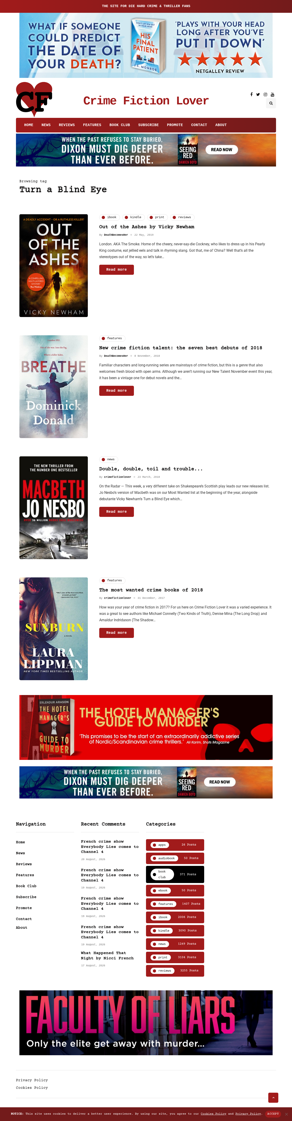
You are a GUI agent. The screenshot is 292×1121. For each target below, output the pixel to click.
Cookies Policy (32, 1088)
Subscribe (148, 125)
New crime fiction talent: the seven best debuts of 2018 (180, 348)
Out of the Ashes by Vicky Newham (146, 227)
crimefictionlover (117, 477)
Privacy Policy (32, 1080)
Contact (199, 125)
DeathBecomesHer (116, 235)
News (46, 125)
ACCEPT (273, 1114)
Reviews (67, 125)
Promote (175, 125)
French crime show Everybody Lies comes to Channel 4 (110, 846)
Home (28, 125)
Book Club (120, 125)
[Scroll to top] (273, 1098)
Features (92, 125)
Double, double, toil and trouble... (151, 469)
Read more (116, 270)
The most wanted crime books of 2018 (151, 590)
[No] (286, 1114)
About (221, 125)
